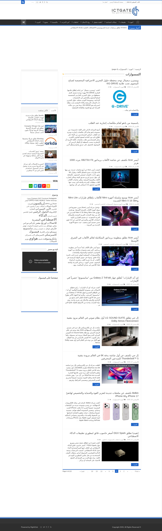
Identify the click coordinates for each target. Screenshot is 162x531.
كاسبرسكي (51, 234)
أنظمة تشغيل (98, 22)
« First (137, 471)
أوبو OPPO (49, 204)
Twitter (48, 200)
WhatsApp (54, 200)
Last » (82, 471)
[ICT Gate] (125, 11)
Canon (29, 198)
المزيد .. (134, 114)
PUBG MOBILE (40, 200)
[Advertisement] (81, 48)
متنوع (46, 22)
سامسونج (28, 228)
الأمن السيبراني (43, 208)
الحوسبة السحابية (52, 216)
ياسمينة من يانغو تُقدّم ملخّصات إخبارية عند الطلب (113, 123)
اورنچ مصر (41, 223)
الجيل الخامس (27, 212)
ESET (40, 198)
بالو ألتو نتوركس (29, 223)
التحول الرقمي (41, 211)
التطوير (104, 440)
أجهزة (131, 22)
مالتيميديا (55, 22)
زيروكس (35, 228)
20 (97, 471)
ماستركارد (28, 235)
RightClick (34, 527)
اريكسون (33, 206)
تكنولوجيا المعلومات (33, 226)
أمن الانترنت (65, 22)
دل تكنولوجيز (41, 228)
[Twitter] (40, 2)
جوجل (48, 229)
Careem (34, 198)
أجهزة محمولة (118, 204)
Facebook (45, 198)
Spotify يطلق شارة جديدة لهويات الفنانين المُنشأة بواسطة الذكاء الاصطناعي (35, 117)
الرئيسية (138, 21)
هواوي (33, 238)
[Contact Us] (37, 2)
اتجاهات (75, 22)
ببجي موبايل (51, 226)
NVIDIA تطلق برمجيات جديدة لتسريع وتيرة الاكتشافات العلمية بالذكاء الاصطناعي (98, 28)
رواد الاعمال (86, 22)
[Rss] (47, 2)
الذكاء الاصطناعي (48, 217)
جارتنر (54, 228)
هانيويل (40, 239)
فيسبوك (34, 231)
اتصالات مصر (40, 206)
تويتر (24, 226)
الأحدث (53, 110)
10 (101, 471)
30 (92, 471)
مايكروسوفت (50, 238)
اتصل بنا (105, 2)
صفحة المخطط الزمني (116, 2)
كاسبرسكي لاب (38, 235)
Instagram (53, 198)
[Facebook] (42, 2)
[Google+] (45, 2)
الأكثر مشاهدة (43, 110)
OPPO (31, 200)
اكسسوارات (116, 87)
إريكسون (39, 203)
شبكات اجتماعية (111, 22)
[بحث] (23, 2)
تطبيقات (123, 22)
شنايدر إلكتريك (44, 232)
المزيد (39, 22)
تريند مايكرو (42, 226)
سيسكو (53, 232)
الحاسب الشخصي (100, 204)
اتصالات (48, 206)
